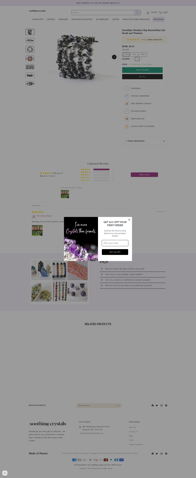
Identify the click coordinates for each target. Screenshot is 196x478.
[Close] (129, 219)
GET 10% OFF (115, 252)
